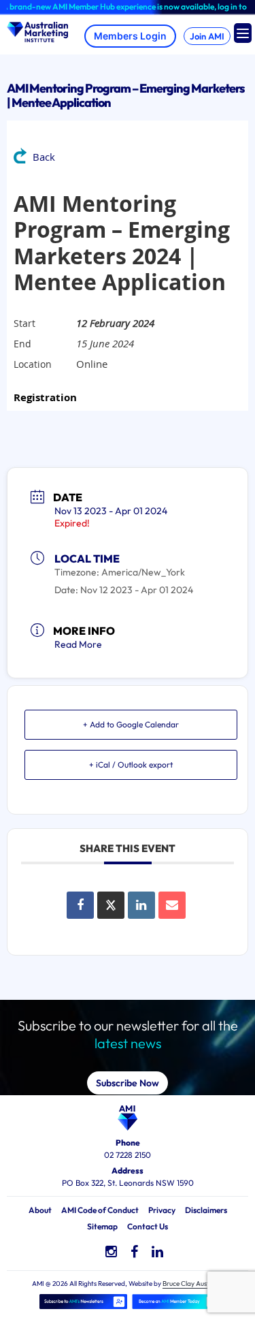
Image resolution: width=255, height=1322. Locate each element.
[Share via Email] (172, 905)
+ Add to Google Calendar (131, 724)
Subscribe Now (127, 1083)
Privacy (161, 1210)
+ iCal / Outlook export (131, 764)
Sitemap (102, 1226)
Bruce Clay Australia (193, 1283)
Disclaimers (206, 1210)
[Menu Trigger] (243, 33)
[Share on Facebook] (80, 905)
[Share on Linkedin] (141, 905)
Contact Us (147, 1226)
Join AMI (207, 36)
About (40, 1210)
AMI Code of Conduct (100, 1210)
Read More (78, 644)
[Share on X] (110, 905)
